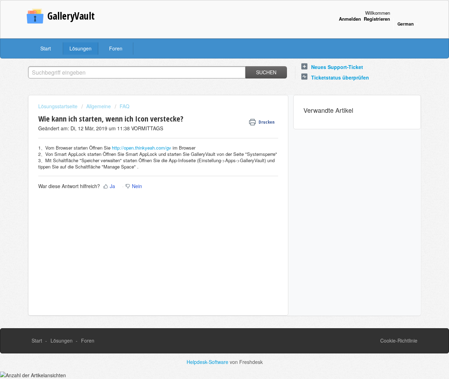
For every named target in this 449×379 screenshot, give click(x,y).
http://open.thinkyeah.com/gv (141, 147)
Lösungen (80, 48)
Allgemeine (98, 106)
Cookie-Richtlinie (398, 340)
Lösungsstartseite (58, 106)
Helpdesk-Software (208, 361)
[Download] (211, 97)
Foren (115, 48)
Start (45, 48)
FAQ (124, 106)
